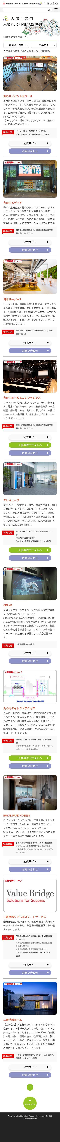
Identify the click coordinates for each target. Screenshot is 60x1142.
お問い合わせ (30, 151)
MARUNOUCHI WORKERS (35, 849)
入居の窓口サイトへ (30, 445)
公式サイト (30, 143)
